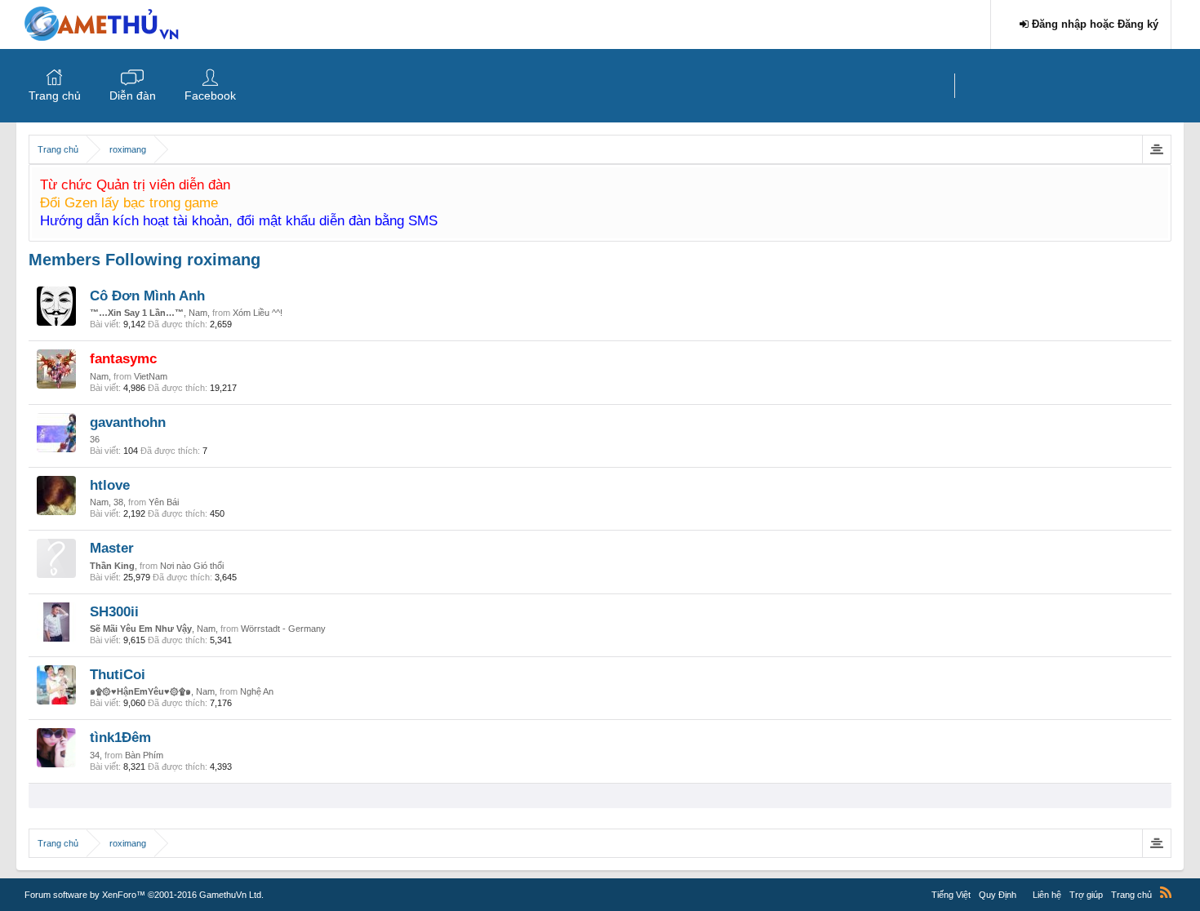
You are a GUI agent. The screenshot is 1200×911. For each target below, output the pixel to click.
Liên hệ (1047, 895)
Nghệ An (256, 691)
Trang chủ (55, 95)
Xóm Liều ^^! (257, 313)
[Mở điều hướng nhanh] (1156, 149)
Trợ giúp (1086, 895)
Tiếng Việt (951, 895)
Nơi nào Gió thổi (192, 566)
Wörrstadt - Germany (283, 628)
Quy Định (997, 895)
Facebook (210, 95)
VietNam (150, 376)
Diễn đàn (132, 95)
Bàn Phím (144, 755)
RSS (1165, 892)
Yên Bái (164, 502)
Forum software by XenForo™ (144, 895)
